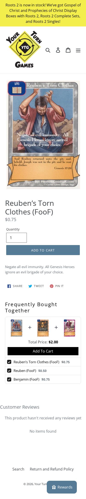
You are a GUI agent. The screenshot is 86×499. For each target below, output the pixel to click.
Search (18, 469)
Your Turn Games (46, 484)
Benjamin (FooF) (26, 379)
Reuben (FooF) (25, 370)
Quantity (12, 229)
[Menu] (78, 50)
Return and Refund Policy (52, 469)
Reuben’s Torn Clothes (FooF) (36, 362)
